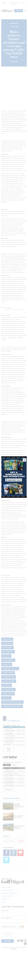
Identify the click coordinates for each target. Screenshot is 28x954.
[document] (14, 477)
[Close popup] (24, 460)
